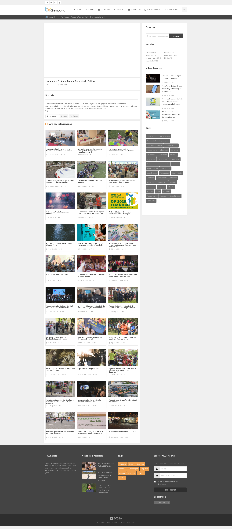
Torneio (122, 473)
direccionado (162, 178)
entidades (173, 178)
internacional (165, 168)
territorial (150, 178)
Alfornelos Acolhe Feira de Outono (122, 431)
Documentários (153, 9)
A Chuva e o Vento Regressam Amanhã (57, 213)
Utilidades (120, 9)
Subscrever (170, 490)
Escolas (122, 478)
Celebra (131, 464)
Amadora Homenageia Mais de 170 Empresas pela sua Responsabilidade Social (172, 101)
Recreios (140, 464)
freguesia (161, 187)
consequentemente (154, 145)
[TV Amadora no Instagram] (55, 2)
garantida (174, 150)
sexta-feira (151, 201)
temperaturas (152, 150)
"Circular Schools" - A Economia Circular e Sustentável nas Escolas (59, 150)
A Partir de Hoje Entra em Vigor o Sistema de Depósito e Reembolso (90, 244)
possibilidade (175, 196)
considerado (151, 136)
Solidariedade (164, 136)
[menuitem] (77, 10)
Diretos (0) (168, 58)
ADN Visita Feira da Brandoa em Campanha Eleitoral (90, 338)
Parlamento (151, 164)
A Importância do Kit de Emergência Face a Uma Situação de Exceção (91, 213)
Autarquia (131, 473)
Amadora (166, 191)
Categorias (53, 116)
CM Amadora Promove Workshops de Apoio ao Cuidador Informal (171, 114)
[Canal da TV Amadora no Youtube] (59, 2)
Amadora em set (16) (153, 58)
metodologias (152, 173)
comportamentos (171, 145)
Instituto (173, 182)
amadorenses (152, 196)
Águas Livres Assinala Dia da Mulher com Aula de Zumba (60, 432)
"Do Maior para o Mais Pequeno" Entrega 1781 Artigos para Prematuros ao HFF (90, 151)
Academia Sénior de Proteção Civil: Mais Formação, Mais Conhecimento (91, 307)
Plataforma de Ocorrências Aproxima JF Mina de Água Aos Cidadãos (172, 88)
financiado (151, 187)
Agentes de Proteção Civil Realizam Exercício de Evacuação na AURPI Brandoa (59, 401)
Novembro (151, 155)
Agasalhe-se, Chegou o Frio (88, 369)
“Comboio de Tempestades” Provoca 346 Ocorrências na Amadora (60, 181)
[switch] (155, 482)
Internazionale (152, 168)
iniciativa (173, 155)
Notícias (91, 9)
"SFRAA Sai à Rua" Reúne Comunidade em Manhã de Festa (121, 150)
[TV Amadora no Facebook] (47, 2)
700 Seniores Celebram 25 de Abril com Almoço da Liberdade (122, 181)
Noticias (56, 17)
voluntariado (162, 155)
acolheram (151, 159)
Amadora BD (136, 9)
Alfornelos (164, 150)
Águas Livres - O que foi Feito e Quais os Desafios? (123, 401)
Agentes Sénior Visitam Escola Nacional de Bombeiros (89, 401)
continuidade (177, 173)
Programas (106, 9)
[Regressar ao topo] (224, 514)
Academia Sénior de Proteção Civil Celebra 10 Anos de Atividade (59, 307)
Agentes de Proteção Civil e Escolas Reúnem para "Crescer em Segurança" (122, 370)
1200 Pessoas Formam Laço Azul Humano (90, 181)
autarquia (163, 196)
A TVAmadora (172, 9)
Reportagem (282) (170, 55)
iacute (158, 191)
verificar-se (151, 182)
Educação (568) (169, 52)
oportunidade (163, 164)
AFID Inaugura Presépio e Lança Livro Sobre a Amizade (60, 369)
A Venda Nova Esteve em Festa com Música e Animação (91, 275)
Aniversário (123, 469)
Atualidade (65, 17)
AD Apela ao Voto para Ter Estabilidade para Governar (57, 338)
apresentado (152, 141)
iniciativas (175, 164)
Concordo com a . (167, 482)
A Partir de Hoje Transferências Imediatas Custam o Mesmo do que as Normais (122, 245)
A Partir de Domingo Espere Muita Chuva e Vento (59, 244)
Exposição (134, 469)
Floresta (150, 191)
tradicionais (162, 159)
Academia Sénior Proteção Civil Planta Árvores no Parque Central (122, 307)
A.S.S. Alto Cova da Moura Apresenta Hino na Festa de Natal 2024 (123, 275)
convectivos (162, 182)
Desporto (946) (151, 55)
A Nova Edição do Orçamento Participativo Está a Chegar (120, 213)
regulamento (174, 159)
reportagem (164, 141)
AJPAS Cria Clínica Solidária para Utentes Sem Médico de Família (90, 432)
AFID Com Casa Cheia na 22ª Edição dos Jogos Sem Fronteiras (122, 338)
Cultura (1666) (151, 52)
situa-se (171, 187)
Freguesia (144, 469)
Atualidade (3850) (152, 61)
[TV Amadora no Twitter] (51, 2)
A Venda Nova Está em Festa (57, 275)
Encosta (141, 473)
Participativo (164, 173)
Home (79, 9)
